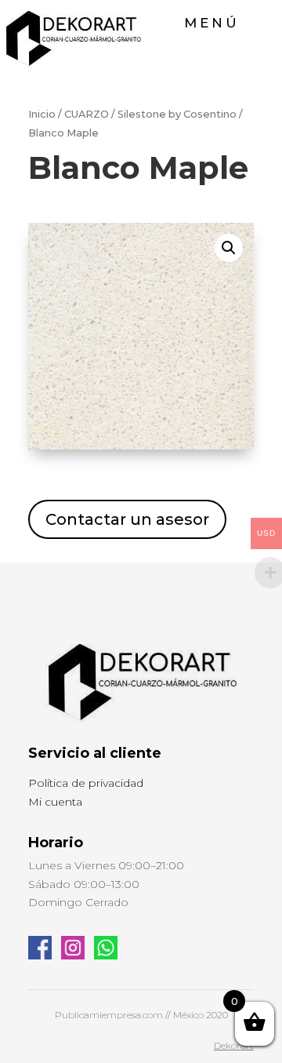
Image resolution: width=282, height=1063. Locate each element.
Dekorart (234, 1045)
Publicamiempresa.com (109, 1015)
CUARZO (86, 114)
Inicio (42, 114)
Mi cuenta (55, 802)
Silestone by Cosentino (177, 114)
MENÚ (212, 23)
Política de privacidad (85, 783)
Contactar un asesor (127, 519)
